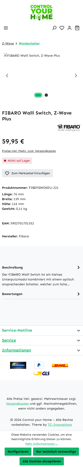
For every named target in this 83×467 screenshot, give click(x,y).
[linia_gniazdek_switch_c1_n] (41, 76)
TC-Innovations (60, 425)
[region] (41, 76)
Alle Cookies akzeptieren (42, 461)
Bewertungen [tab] (12, 294)
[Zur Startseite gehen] (41, 12)
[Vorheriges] (7, 76)
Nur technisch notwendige (56, 451)
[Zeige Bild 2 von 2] (46, 95)
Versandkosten (17, 403)
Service (9, 340)
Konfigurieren (18, 451)
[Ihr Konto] (69, 28)
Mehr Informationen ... (41, 444)
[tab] (41, 275)
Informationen (16, 350)
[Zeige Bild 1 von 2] (38, 95)
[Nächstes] (76, 76)
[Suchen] (54, 28)
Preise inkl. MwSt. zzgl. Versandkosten (29, 151)
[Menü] (6, 28)
